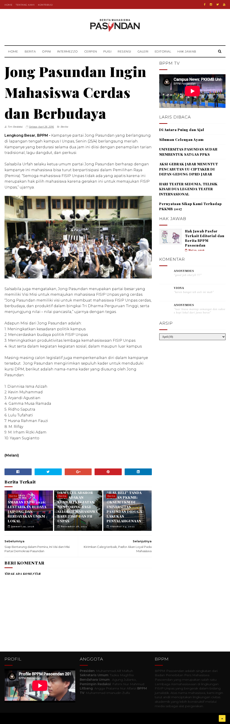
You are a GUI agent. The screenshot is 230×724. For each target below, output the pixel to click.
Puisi (107, 51)
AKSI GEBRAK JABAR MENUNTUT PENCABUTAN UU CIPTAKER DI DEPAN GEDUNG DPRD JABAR (188, 169)
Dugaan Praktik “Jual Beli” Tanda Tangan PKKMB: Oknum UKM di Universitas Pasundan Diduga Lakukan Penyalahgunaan (124, 504)
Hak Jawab (186, 51)
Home (8, 4)
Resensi (124, 51)
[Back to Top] (222, 718)
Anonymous (184, 271)
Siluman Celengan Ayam (181, 139)
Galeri (142, 51)
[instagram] (211, 4)
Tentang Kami (25, 4)
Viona (179, 288)
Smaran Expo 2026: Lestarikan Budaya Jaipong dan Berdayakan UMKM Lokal (27, 511)
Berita (30, 51)
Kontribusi (45, 4)
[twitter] (217, 4)
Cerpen (90, 51)
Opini (46, 51)
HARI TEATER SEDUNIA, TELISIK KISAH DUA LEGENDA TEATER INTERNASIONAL (188, 189)
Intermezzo (67, 51)
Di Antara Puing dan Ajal (181, 129)
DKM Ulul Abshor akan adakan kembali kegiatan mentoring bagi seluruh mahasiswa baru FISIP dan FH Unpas (78, 506)
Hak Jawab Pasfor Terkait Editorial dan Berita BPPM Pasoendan (204, 238)
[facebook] (204, 4)
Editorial (163, 51)
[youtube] (224, 4)
